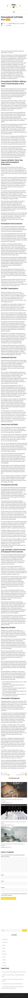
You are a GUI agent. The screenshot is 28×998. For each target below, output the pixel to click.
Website (3, 887)
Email (2, 881)
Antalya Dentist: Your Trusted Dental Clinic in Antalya (13, 980)
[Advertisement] (14, 39)
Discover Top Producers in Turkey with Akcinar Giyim (13, 975)
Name (2, 874)
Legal (4, 951)
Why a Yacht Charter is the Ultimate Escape (12, 983)
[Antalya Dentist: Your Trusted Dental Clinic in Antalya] (14, 834)
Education (5, 942)
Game (4, 948)
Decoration (5, 939)
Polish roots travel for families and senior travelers (14, 972)
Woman (4, 965)
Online (4, 959)
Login (4, 957)
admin (6, 23)
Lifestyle (5, 954)
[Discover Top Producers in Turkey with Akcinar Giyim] (14, 812)
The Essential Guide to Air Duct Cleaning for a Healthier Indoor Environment (13, 987)
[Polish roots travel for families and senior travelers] (14, 790)
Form (4, 945)
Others (4, 25)
